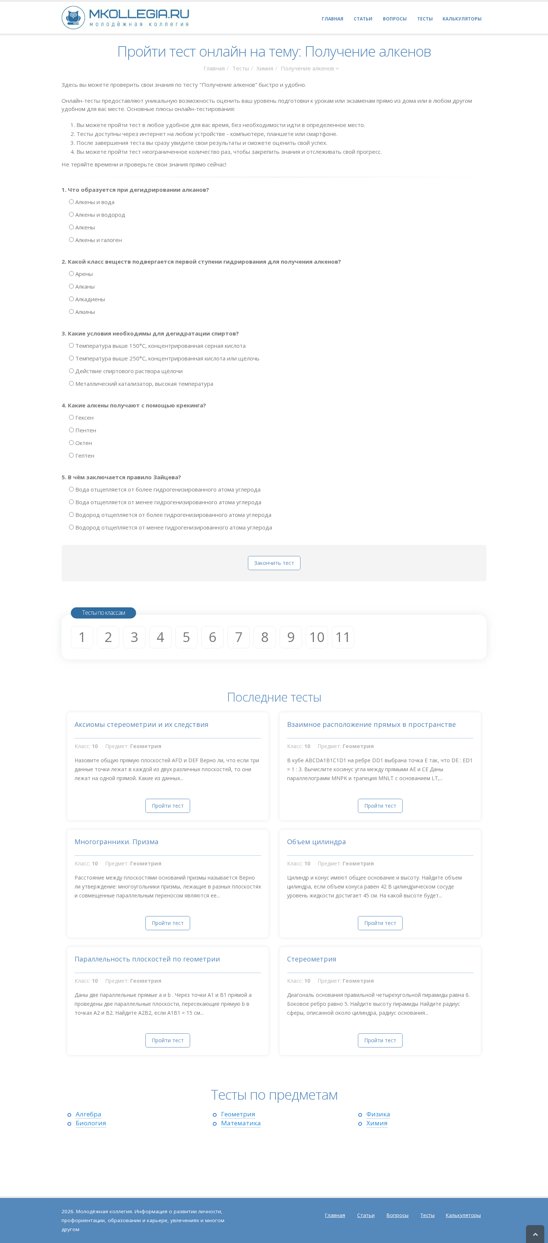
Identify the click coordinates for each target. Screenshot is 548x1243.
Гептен (84, 455)
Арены (83, 273)
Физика (378, 1114)
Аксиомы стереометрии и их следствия (141, 724)
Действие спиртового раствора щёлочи (128, 371)
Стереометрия (311, 958)
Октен (83, 442)
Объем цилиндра (316, 841)
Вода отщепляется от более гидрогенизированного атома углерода (167, 489)
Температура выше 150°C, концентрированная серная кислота (160, 345)
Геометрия (238, 1114)
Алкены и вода (94, 202)
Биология (91, 1123)
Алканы (84, 286)
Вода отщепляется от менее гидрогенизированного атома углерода (167, 502)
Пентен (85, 430)
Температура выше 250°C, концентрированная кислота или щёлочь (166, 358)
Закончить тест (274, 562)
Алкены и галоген (98, 240)
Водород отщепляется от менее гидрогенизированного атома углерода (173, 527)
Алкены (84, 227)
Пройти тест (168, 805)
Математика (241, 1123)
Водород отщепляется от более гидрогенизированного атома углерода (172, 514)
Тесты (240, 68)
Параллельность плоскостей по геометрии (147, 958)
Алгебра (88, 1114)
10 (317, 637)
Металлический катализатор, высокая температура (143, 383)
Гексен (84, 417)
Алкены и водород (99, 214)
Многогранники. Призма (116, 841)
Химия (264, 68)
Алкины (84, 311)
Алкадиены (89, 299)
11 (343, 637)
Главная (214, 68)
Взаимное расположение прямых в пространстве (371, 724)
